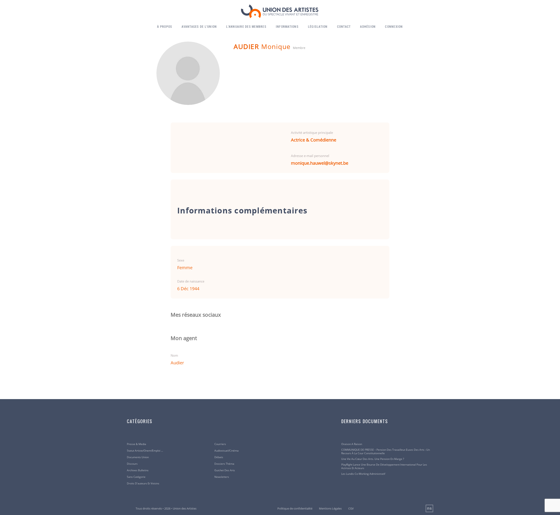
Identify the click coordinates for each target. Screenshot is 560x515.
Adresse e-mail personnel (310, 156)
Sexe (180, 260)
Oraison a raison (351, 444)
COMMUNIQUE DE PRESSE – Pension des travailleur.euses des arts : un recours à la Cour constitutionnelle (385, 451)
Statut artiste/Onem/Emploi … (145, 450)
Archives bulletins (138, 470)
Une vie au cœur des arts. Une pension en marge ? (372, 459)
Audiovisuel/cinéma (226, 450)
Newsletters (221, 477)
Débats (218, 457)
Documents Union (138, 457)
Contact (344, 26)
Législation (318, 26)
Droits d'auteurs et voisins (143, 483)
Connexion (394, 26)
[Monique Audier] (188, 73)
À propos (164, 26)
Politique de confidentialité (294, 508)
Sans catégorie (136, 477)
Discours (132, 464)
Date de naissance (190, 281)
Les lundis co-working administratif (363, 474)
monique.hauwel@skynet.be (319, 163)
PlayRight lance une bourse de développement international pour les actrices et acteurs (384, 466)
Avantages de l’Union (199, 26)
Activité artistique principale (312, 132)
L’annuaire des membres (246, 26)
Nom (174, 355)
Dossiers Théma (224, 464)
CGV (351, 508)
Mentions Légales (330, 508)
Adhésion (368, 26)
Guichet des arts (224, 470)
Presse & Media (136, 444)
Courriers (220, 444)
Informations (287, 26)
